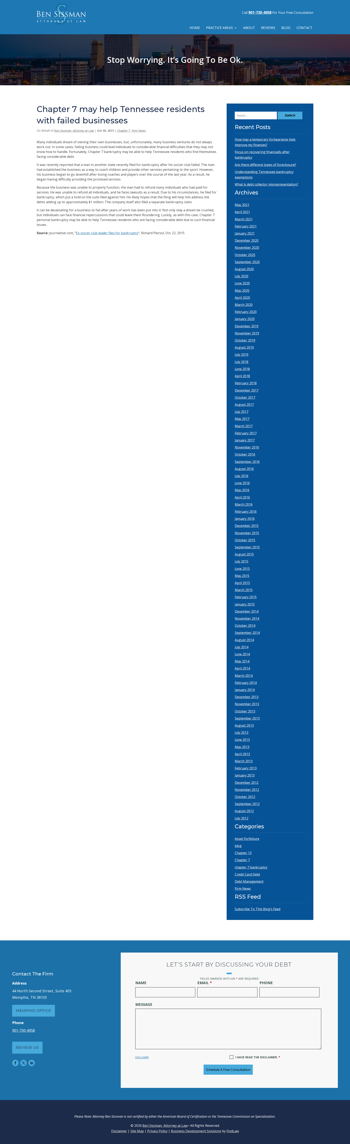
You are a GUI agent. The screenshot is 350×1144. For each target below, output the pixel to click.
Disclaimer (142, 1057)
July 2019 (241, 354)
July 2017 (241, 411)
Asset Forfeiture (247, 838)
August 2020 (244, 269)
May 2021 (242, 205)
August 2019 (244, 347)
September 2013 (247, 718)
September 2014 (247, 632)
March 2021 (244, 219)
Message (143, 1004)
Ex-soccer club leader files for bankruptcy (107, 233)
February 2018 (246, 383)
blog (238, 846)
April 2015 (242, 583)
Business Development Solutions (196, 1131)
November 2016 (247, 447)
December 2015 (246, 525)
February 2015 (246, 597)
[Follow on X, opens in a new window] (23, 1063)
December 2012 (246, 782)
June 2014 (242, 654)
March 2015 (244, 590)
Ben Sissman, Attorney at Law (74, 130)
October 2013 (245, 711)
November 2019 (247, 333)
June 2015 (242, 568)
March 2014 (244, 675)
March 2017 (244, 426)
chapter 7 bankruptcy (251, 867)
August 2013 (244, 725)
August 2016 (244, 469)
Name (140, 982)
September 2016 (247, 461)
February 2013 (246, 768)
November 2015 (247, 533)
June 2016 (242, 483)
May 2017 (242, 419)
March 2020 (244, 304)
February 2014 (246, 682)
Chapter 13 (243, 853)
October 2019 (245, 340)
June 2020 (242, 283)
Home (195, 28)
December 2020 (246, 240)
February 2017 (246, 433)
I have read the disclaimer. (257, 1057)
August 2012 (244, 811)
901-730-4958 (259, 12)
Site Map (137, 1131)
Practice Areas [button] (219, 28)
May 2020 (242, 290)
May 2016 (242, 490)
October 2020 (245, 255)
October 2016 (245, 454)
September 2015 (247, 547)
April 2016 (242, 497)
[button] (346, 1115)
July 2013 (241, 732)
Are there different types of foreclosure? (265, 164)
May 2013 (242, 747)
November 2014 (247, 618)
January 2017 (245, 440)
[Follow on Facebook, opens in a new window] (15, 1063)
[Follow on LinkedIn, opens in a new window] (31, 1063)
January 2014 (245, 690)
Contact (305, 28)
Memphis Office (33, 1010)
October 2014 (245, 625)
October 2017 (245, 397)
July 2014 (241, 647)
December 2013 (246, 697)
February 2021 (246, 226)
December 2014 (246, 611)
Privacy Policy (157, 1131)
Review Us (27, 1047)
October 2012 (245, 797)
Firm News (139, 130)
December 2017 (246, 390)
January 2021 (245, 233)
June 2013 (242, 739)
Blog (285, 28)
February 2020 (246, 312)
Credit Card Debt (247, 874)
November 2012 (247, 789)
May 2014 (242, 661)
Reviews (268, 28)
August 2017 (244, 404)
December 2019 (246, 326)
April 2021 (242, 212)
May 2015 (242, 576)
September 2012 (247, 804)
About (249, 28)
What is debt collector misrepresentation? (266, 184)
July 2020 (241, 276)
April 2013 (242, 754)
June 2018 (242, 369)
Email (204, 982)
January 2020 (245, 319)
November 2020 (247, 247)
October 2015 (245, 540)
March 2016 (244, 504)
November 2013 (247, 704)
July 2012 (241, 818)
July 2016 (241, 476)
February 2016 (246, 511)
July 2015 (241, 561)
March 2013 (244, 761)
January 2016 (245, 518)
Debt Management (249, 881)
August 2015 (244, 554)
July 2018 (241, 362)
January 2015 (245, 604)
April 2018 (242, 376)
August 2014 (244, 640)
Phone (266, 982)
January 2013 (245, 775)
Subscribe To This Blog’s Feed (257, 909)
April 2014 (242, 668)
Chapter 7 (123, 130)
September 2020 (247, 262)
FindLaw (232, 1131)
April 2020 (242, 297)
